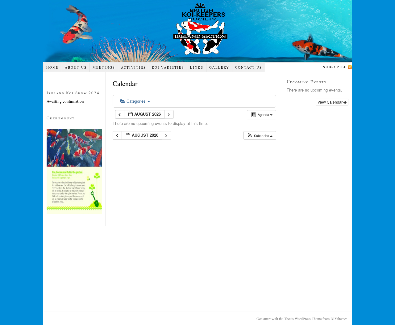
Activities (133, 67)
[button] (260, 135)
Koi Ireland (197, 31)
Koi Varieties (168, 67)
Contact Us (248, 67)
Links (196, 67)
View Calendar (330, 102)
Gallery (219, 67)
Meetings (104, 67)
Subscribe (335, 67)
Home (52, 67)
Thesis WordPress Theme (303, 318)
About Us (76, 67)
